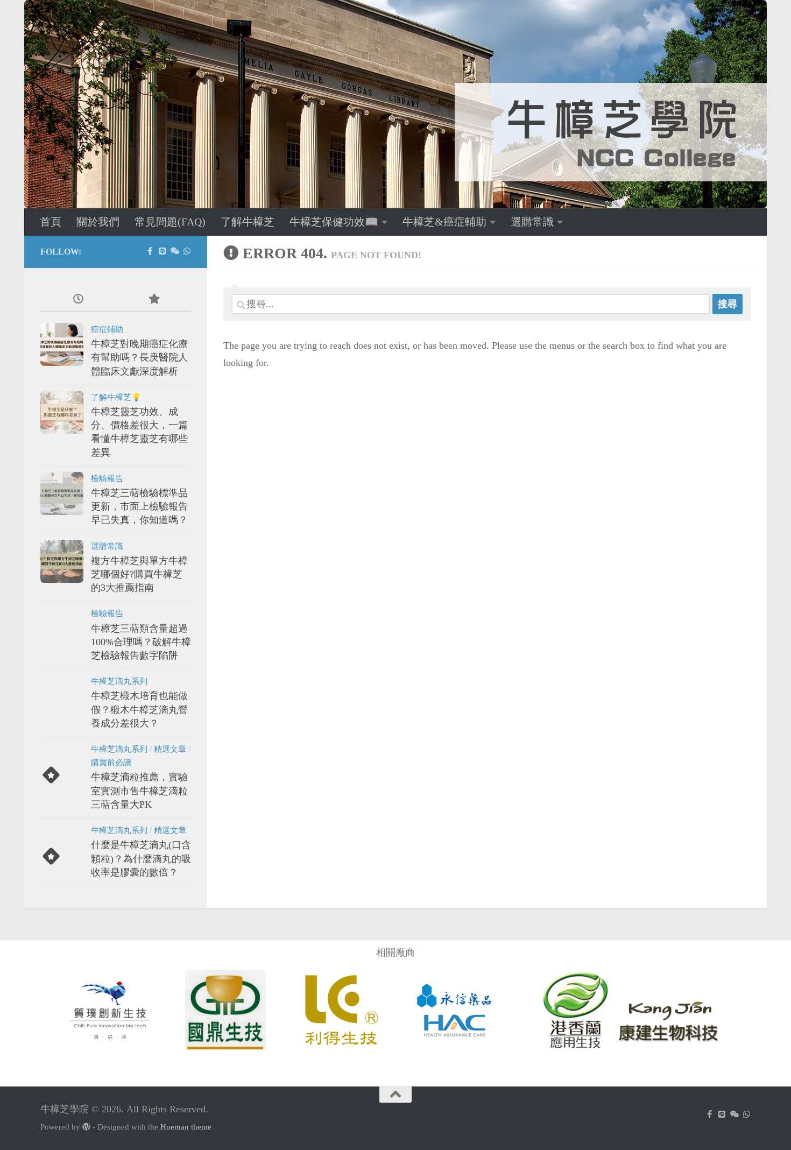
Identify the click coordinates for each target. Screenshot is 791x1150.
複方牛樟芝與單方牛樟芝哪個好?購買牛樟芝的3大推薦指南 (139, 574)
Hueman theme (185, 1127)
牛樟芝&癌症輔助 (444, 222)
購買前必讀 (111, 762)
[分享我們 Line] (162, 251)
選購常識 (532, 222)
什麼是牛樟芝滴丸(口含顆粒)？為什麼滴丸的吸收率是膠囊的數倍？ (141, 858)
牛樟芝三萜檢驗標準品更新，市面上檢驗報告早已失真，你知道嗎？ (139, 506)
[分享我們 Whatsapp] (187, 251)
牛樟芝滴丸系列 (119, 681)
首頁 (50, 222)
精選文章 (170, 749)
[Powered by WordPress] (86, 1127)
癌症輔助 (107, 329)
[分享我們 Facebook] (150, 251)
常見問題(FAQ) (170, 222)
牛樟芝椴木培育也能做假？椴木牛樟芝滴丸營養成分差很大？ (139, 709)
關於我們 (97, 222)
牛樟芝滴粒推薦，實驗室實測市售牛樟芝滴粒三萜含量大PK (139, 790)
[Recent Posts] (78, 299)
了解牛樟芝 (247, 222)
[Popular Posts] (153, 299)
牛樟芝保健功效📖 (333, 222)
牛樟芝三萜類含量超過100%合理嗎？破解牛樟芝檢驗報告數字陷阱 (141, 642)
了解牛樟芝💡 (116, 397)
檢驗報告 (107, 478)
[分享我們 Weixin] (175, 251)
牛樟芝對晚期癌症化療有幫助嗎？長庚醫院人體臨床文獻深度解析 (139, 357)
